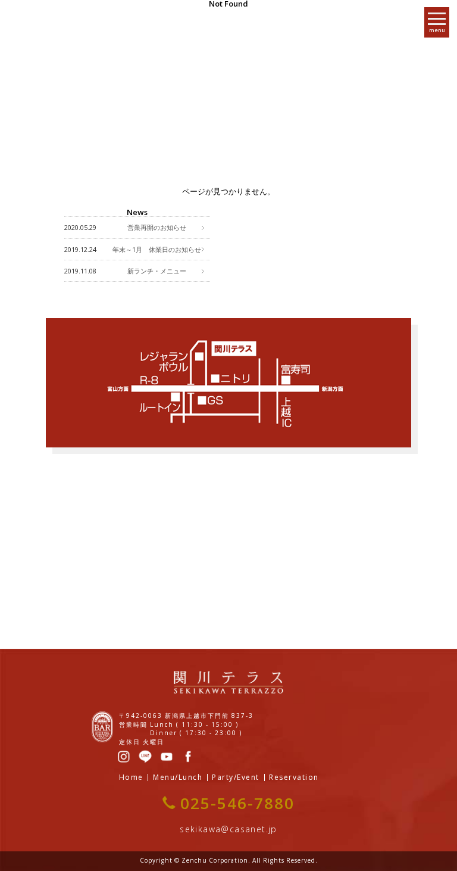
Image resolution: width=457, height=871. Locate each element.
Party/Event (235, 777)
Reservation (294, 777)
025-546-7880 (237, 803)
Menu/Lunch (177, 777)
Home (131, 777)
